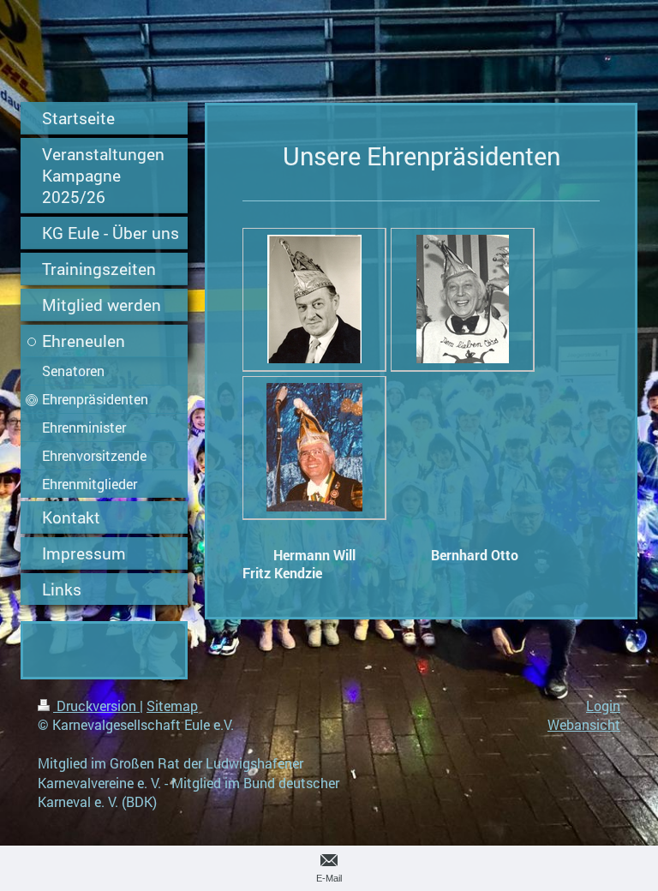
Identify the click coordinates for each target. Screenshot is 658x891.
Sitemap (172, 706)
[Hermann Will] (314, 299)
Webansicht (583, 724)
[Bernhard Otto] (462, 299)
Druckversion (96, 706)
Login (603, 706)
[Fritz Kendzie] (314, 447)
